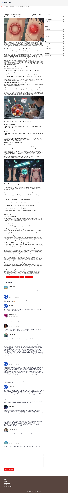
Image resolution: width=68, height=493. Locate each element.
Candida (17, 276)
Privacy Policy (6, 484)
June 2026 (54, 34)
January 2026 (54, 46)
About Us (5, 481)
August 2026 (54, 29)
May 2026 (54, 36)
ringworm (22, 276)
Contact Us (6, 487)
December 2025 (54, 48)
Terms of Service (7, 483)
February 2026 (54, 43)
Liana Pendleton (41, 41)
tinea (32, 276)
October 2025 (54, 53)
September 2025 (54, 55)
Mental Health (54, 21)
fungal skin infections (11, 276)
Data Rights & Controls (8, 486)
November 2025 (54, 50)
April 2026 (54, 38)
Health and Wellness (54, 19)
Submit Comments (9, 469)
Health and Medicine (54, 16)
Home (2, 6)
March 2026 (54, 41)
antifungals (27, 276)
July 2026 (54, 31)
